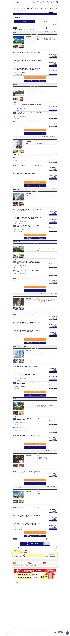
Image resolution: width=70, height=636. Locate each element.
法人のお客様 (53, 1)
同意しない (55, 632)
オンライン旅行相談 (42, 1)
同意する (60, 632)
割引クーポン (45, 2)
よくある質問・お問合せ (48, 1)
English (57, 1)
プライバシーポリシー (36, 632)
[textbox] (52, 2)
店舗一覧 (38, 1)
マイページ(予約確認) (39, 2)
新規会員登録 (33, 2)
